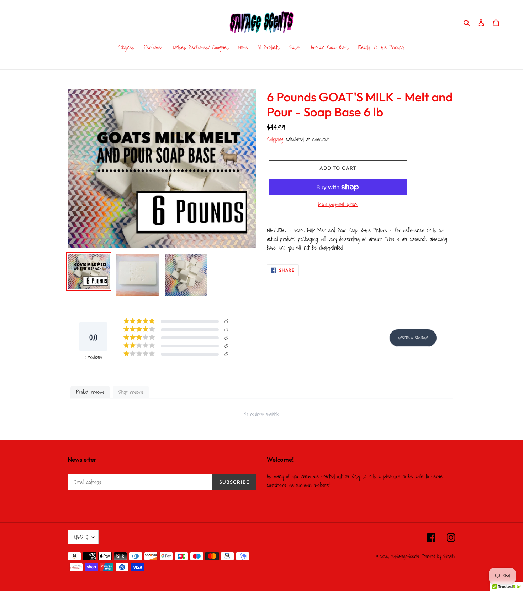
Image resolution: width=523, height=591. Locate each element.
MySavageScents (405, 556)
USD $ (81, 537)
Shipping (275, 139)
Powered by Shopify (438, 556)
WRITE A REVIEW (413, 337)
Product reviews (90, 392)
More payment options (338, 204)
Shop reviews (130, 392)
